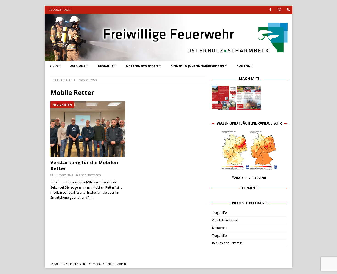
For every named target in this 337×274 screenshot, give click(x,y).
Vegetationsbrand (225, 220)
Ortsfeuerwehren (142, 65)
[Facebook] (270, 10)
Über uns (77, 65)
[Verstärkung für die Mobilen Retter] (87, 129)
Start (54, 65)
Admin (121, 264)
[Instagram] (279, 10)
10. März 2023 (63, 175)
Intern (110, 264)
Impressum (77, 264)
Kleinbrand (219, 227)
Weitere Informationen (249, 177)
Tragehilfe (219, 212)
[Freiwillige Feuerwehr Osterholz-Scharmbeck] (168, 58)
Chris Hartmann (90, 175)
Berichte (105, 65)
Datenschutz (96, 264)
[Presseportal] (288, 10)
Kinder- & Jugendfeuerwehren (197, 65)
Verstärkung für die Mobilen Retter (84, 165)
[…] (90, 197)
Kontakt (244, 65)
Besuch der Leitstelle (227, 243)
